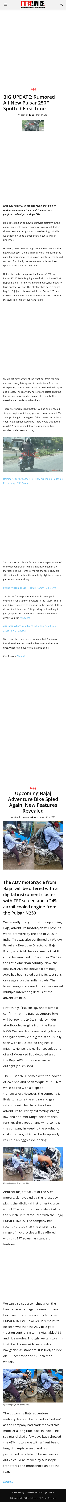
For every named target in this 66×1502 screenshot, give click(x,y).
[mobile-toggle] (5, 4)
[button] (61, 4)
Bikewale (21, 656)
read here (25, 617)
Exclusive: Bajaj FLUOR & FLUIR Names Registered (29, 587)
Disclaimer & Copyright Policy (40, 1492)
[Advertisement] (33, 43)
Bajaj (33, 89)
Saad (31, 115)
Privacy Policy (18, 1492)
